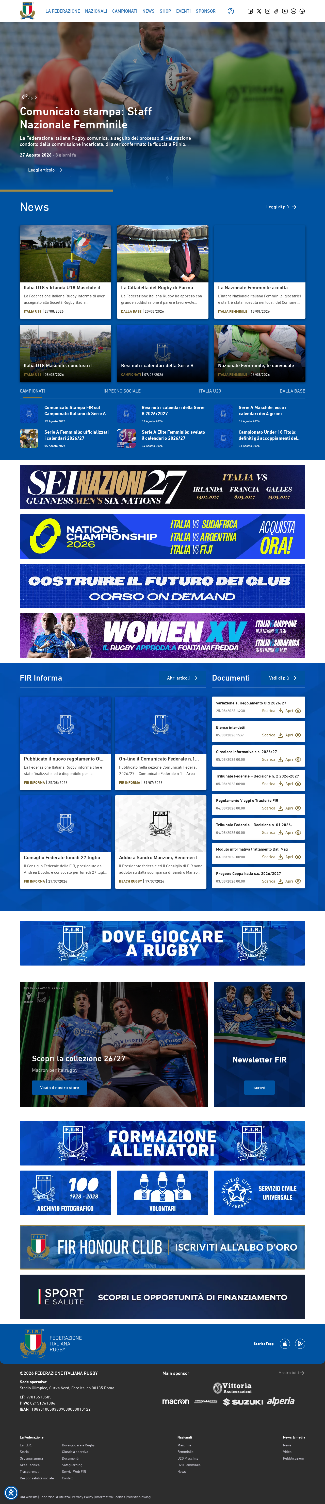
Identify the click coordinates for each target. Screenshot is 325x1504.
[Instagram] (268, 11)
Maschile (184, 1445)
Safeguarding (72, 1465)
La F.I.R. (26, 1445)
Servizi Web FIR (74, 1471)
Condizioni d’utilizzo (55, 1497)
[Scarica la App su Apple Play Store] (285, 1344)
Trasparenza (29, 1471)
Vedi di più (279, 678)
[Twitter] (259, 11)
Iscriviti (259, 1087)
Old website (29, 1497)
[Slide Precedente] (23, 97)
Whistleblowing (139, 1497)
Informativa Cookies (110, 1497)
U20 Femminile (189, 1465)
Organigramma (31, 1458)
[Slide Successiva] (36, 97)
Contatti (67, 1478)
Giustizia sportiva (75, 1452)
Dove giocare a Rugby (78, 1445)
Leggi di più (277, 206)
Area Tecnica (30, 1465)
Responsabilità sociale (37, 1478)
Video (287, 1452)
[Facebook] (250, 11)
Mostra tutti (289, 1372)
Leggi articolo (41, 170)
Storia (24, 1452)
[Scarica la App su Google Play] (300, 1344)
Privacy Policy (82, 1497)
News (181, 1471)
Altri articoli (178, 678)
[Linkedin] (293, 11)
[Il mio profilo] (231, 11)
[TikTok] (276, 11)
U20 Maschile (187, 1458)
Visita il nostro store (59, 1087)
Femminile (185, 1452)
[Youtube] (285, 11)
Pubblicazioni (293, 1458)
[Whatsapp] (302, 11)
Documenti (70, 1458)
